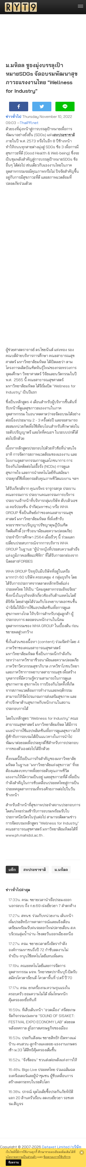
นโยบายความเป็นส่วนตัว (21, 1157)
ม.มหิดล (61, 869)
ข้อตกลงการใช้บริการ (56, 1157)
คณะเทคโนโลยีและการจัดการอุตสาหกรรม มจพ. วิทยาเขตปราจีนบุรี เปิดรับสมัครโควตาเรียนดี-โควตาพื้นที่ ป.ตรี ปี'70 (43, 971)
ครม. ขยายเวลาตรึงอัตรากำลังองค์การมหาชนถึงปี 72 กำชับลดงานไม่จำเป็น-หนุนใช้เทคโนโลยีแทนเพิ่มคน (38, 949)
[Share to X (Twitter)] (41, 106)
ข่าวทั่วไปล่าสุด (18, 889)
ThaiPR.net (29, 122)
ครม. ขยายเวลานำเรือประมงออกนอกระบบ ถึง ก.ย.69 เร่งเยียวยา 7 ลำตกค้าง (42, 902)
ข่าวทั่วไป (13, 116)
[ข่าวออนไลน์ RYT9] (19, 7)
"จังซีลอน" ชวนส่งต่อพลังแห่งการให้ (43, 1059)
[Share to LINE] (65, 106)
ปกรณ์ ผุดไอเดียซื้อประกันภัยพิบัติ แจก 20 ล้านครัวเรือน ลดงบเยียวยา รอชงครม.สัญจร (41, 1097)
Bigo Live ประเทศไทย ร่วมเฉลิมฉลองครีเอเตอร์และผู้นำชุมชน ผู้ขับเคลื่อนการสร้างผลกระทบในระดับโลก (42, 1075)
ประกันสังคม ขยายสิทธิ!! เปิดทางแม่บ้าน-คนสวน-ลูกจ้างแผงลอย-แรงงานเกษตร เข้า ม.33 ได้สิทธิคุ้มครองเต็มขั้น (43, 1043)
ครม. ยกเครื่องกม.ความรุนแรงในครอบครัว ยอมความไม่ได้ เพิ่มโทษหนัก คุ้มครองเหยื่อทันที (39, 993)
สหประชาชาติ (64, 134)
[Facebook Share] (18, 106)
